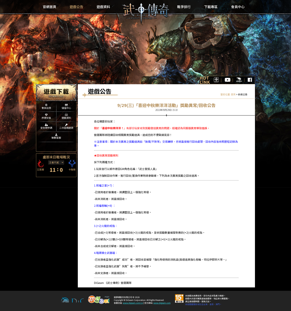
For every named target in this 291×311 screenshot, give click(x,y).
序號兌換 (46, 117)
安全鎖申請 (46, 127)
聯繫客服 (56, 137)
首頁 (233, 94)
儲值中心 (66, 108)
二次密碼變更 (66, 127)
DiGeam (72, 300)
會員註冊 (46, 108)
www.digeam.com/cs (133, 302)
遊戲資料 (66, 117)
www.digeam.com (162, 302)
